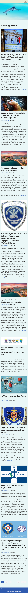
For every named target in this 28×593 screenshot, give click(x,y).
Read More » (11, 145)
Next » (23, 582)
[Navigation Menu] (25, 1)
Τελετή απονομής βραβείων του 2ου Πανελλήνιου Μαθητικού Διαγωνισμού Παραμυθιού (13, 57)
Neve (8, 591)
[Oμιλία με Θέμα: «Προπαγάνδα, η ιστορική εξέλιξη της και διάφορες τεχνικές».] (14, 103)
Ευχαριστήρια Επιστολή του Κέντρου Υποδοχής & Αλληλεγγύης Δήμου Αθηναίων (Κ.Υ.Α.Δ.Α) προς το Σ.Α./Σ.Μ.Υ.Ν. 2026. (14, 545)
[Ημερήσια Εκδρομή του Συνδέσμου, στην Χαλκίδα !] (14, 290)
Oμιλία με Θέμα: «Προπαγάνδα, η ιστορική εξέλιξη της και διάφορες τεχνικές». (14, 115)
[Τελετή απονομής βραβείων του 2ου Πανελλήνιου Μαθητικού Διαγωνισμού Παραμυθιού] (14, 40)
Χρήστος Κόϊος (5, 61)
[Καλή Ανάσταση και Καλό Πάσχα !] (14, 384)
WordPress (18, 591)
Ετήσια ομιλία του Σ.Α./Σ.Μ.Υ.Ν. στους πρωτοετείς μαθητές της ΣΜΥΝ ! (13, 430)
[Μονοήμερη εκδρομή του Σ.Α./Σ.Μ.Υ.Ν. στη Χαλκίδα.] (14, 158)
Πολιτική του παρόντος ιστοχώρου (9, 588)
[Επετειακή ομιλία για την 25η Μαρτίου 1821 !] (14, 474)
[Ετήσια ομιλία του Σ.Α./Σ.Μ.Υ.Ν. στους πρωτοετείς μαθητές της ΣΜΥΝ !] (14, 416)
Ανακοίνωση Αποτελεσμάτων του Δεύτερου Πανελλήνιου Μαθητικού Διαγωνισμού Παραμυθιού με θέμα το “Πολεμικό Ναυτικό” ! (14, 238)
